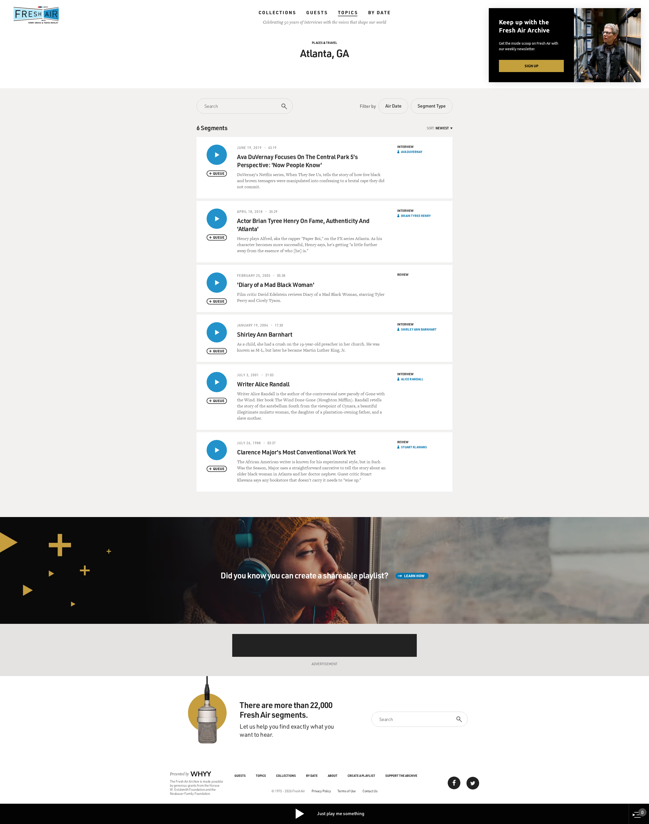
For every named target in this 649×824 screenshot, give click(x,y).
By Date (379, 12)
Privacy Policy (321, 791)
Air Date (393, 106)
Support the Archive (401, 776)
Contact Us (370, 791)
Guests (317, 12)
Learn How (414, 575)
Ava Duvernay (411, 152)
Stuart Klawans (414, 447)
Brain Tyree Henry (416, 216)
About (332, 776)
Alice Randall (412, 379)
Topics (348, 12)
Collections (277, 12)
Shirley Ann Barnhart (419, 329)
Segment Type (432, 106)
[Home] (36, 15)
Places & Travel (324, 43)
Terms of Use (346, 791)
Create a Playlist (361, 776)
